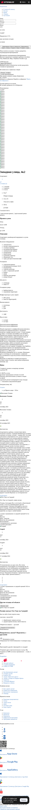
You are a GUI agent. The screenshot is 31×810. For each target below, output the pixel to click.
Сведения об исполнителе (7, 627)
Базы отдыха (7, 707)
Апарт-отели (7, 702)
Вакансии (6, 714)
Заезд (1, 18)
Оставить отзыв (5, 599)
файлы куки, (13, 798)
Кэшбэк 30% (7, 675)
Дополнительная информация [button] (9, 324)
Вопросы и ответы (8, 683)
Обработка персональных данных (10, 809)
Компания (6, 713)
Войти (23, 2)
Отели (5, 701)
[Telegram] (4, 727)
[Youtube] (4, 736)
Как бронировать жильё (10, 672)
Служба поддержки (9, 664)
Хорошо (23, 800)
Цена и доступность (6, 63)
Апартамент (3, 495)
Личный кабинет (8, 663)
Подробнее (3, 656)
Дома (5, 704)
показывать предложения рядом (11, 381)
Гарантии (6, 680)
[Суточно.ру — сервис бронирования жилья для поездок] (7, 2)
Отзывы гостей (7, 673)
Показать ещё (4, 606)
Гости (1, 25)
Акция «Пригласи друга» (10, 676)
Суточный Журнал (8, 681)
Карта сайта (3, 806)
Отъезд (2, 22)
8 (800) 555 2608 (8, 666)
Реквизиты (6, 716)
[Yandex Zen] (4, 738)
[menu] (29, 2)
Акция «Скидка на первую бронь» (13, 678)
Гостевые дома (7, 705)
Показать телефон (5, 72)
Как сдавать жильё (8, 689)
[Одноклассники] (4, 729)
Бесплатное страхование (10, 692)
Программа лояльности (10, 719)
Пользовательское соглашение (9, 807)
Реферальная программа (10, 717)
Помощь (5, 693)
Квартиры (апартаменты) (10, 699)
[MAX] (4, 732)
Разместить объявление (10, 690)
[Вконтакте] (4, 734)
